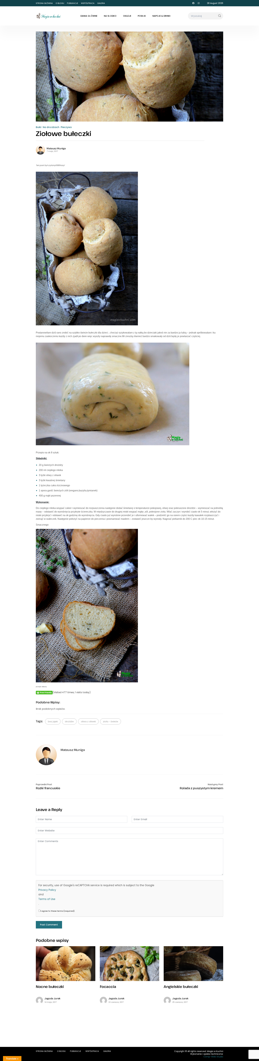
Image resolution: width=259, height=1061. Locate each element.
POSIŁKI (142, 15)
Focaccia (108, 986)
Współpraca (87, 3)
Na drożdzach (51, 127)
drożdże (69, 721)
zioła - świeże (110, 721)
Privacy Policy (47, 890)
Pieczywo (66, 127)
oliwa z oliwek (88, 721)
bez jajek (53, 721)
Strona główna (44, 3)
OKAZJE (127, 15)
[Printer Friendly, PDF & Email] (44, 692)
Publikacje (72, 3)
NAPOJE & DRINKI (161, 15)
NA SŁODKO (110, 15)
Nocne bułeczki (50, 986)
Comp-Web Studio (213, 1056)
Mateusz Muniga (56, 148)
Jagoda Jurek (52, 998)
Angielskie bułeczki (181, 986)
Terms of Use (46, 899)
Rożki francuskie (48, 788)
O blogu (60, 3)
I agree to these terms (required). (57, 911)
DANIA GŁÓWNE (88, 15)
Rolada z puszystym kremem (201, 788)
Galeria (101, 3)
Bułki (38, 127)
